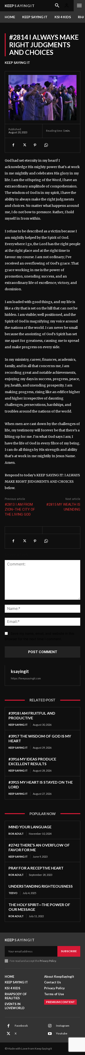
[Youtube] (50, 1034)
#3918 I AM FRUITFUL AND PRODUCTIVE (31, 715)
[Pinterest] (35, 145)
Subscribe (69, 951)
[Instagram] (50, 1026)
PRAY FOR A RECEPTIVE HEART (36, 868)
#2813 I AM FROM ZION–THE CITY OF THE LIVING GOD (20, 509)
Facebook (21, 1025)
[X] (24, 145)
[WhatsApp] (46, 145)
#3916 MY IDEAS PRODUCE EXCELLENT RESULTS (32, 761)
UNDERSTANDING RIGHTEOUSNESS (40, 886)
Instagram (62, 1025)
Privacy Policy (48, 960)
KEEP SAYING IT (17, 63)
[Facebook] (13, 145)
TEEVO (12, 892)
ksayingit (20, 671)
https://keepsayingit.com (26, 678)
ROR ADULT (16, 833)
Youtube (61, 1033)
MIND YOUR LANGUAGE (29, 827)
